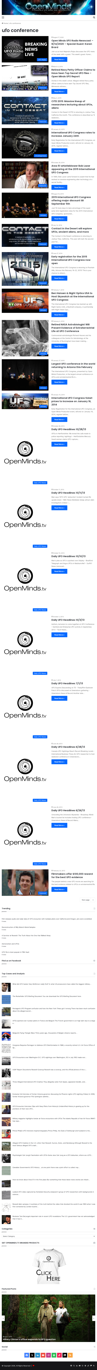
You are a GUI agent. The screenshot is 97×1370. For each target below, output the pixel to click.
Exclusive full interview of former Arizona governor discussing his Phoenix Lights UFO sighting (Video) (50, 1094)
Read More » (59, 59)
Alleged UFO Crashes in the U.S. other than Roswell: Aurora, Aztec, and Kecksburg (43, 1143)
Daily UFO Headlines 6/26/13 (68, 810)
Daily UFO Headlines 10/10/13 (68, 556)
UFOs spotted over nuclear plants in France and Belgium (33, 1021)
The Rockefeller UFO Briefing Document (27, 996)
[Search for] (94, 17)
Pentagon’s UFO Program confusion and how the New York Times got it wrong (42, 1008)
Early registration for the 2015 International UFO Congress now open (70, 260)
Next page (86, 900)
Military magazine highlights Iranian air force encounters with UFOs (37, 1118)
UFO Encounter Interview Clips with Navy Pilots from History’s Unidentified (40, 1106)
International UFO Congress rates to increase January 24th (73, 134)
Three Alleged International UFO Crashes (28, 1082)
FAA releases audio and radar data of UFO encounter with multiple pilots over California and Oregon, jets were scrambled (47, 919)
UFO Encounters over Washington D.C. (27, 1057)
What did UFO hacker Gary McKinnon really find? (30, 984)
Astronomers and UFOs (10, 944)
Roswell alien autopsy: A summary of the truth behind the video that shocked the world (45, 1204)
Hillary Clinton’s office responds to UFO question (29, 1339)
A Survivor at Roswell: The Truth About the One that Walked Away (26, 935)
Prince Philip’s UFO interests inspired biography (30, 1131)
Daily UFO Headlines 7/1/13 (67, 683)
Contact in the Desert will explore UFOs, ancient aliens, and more (71, 230)
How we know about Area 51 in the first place (29, 1180)
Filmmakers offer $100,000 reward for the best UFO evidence (72, 875)
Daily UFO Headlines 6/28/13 (68, 747)
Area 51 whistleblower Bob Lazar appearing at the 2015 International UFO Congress (73, 169)
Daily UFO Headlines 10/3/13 (67, 620)
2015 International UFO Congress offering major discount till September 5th (71, 200)
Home (5, 23)
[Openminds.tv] (48, 7)
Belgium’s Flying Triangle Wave (24, 1033)
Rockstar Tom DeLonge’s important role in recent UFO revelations (37, 1216)
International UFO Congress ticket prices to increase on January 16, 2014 (71, 401)
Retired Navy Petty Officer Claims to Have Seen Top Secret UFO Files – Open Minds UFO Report (73, 73)
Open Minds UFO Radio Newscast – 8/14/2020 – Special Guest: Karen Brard (72, 44)
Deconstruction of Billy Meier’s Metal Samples (18, 927)
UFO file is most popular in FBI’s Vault (15, 952)
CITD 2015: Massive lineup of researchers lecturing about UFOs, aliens (72, 105)
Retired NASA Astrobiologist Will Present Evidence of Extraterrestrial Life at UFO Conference (72, 328)
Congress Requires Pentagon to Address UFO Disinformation (35, 1045)
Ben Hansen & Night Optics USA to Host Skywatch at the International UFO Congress (72, 296)
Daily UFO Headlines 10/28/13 (68, 429)
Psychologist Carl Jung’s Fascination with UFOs (30, 1155)
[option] (48, 1318)
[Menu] (3, 17)
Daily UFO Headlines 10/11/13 (68, 492)
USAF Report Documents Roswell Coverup (28, 1070)
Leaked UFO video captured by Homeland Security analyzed (35, 1192)
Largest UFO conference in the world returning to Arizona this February (73, 365)
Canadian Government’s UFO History (26, 1167)
